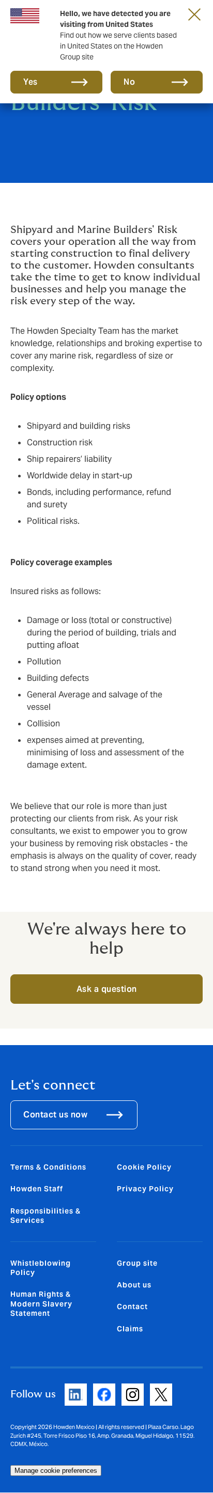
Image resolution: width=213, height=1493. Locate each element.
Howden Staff (36, 1188)
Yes (30, 81)
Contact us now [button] (55, 1114)
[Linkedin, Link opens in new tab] (75, 1394)
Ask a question (107, 989)
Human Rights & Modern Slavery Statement (41, 1303)
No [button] (129, 81)
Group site (137, 1263)
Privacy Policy (145, 1188)
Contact (132, 1306)
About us (134, 1284)
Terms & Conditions (48, 1167)
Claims (130, 1328)
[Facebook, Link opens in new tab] (104, 1394)
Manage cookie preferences (55, 1470)
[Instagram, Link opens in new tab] (132, 1394)
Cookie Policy (144, 1167)
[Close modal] (194, 14)
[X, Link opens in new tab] (161, 1394)
